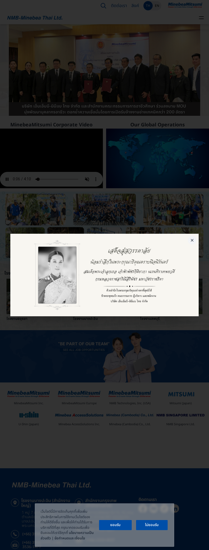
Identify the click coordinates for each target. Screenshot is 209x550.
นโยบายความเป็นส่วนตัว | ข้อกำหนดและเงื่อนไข (67, 535)
